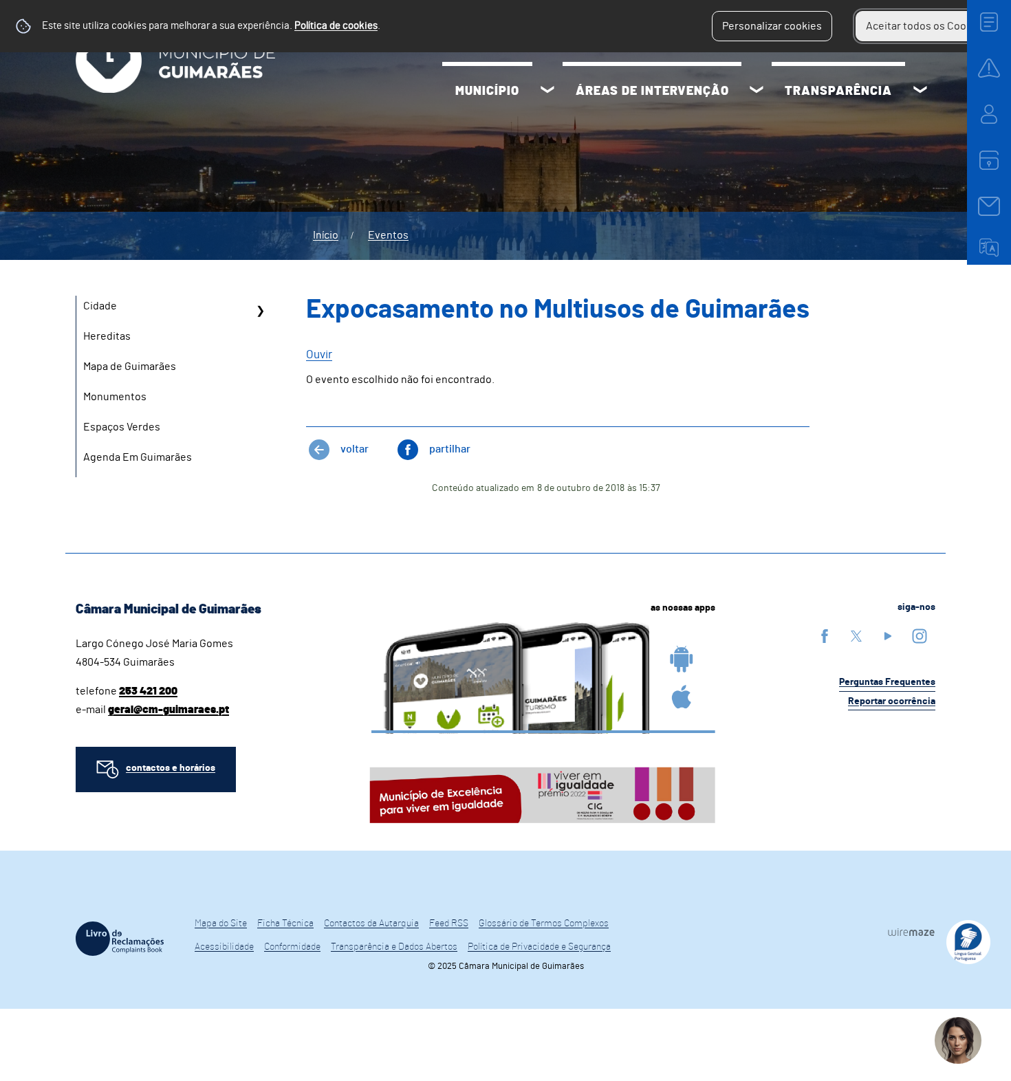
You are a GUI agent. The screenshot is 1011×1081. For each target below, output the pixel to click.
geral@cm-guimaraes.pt (168, 709)
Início (325, 235)
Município (487, 91)
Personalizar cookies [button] (772, 26)
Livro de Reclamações (120, 938)
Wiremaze (911, 932)
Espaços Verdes (121, 427)
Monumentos (114, 396)
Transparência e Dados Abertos (394, 947)
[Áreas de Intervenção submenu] (756, 91)
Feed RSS (448, 923)
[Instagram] (919, 636)
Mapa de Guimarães (129, 366)
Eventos (388, 235)
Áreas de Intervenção (652, 91)
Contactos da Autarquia (371, 923)
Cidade (100, 306)
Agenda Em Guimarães (137, 457)
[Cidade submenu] (260, 311)
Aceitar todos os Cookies (926, 26)
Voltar (354, 449)
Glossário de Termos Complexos (544, 923)
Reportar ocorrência (891, 701)
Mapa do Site (221, 923)
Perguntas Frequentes (887, 682)
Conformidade (292, 947)
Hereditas (107, 336)
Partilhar (449, 449)
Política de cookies (336, 26)
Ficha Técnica (285, 923)
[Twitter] (856, 636)
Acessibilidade (224, 947)
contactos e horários (170, 768)
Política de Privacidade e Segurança (539, 947)
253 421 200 (148, 691)
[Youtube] (888, 636)
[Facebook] (824, 636)
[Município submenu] (547, 91)
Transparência (838, 91)
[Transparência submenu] (920, 91)
